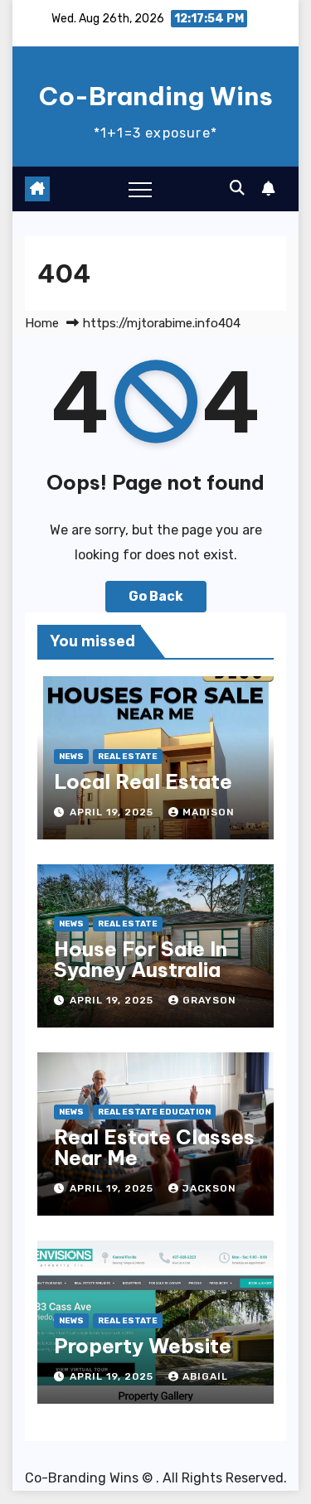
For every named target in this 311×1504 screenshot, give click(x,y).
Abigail (205, 1376)
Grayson (209, 1000)
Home (42, 323)
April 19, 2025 (113, 812)
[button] (237, 188)
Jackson (209, 1188)
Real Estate (128, 757)
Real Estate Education (154, 1112)
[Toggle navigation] (140, 189)
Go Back (156, 596)
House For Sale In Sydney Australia (140, 959)
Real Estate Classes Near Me (154, 1147)
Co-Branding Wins (156, 96)
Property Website (142, 1345)
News (71, 757)
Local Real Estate (143, 781)
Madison (208, 812)
